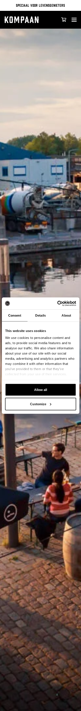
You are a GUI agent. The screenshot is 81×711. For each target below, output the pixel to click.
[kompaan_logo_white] (26, 19)
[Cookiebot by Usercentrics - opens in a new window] (57, 303)
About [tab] (66, 315)
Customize (38, 404)
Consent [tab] (14, 315)
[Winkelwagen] (63, 20)
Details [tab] (40, 315)
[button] (73, 19)
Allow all (40, 390)
